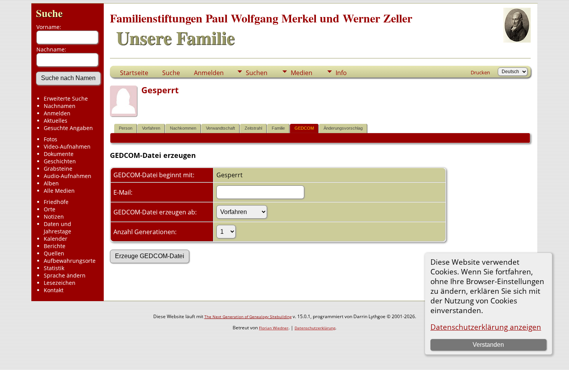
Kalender (55, 238)
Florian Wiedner (273, 328)
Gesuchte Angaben (68, 128)
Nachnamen (59, 106)
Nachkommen (183, 128)
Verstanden (488, 344)
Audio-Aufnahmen (67, 176)
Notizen (54, 216)
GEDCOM (304, 128)
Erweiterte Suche (66, 98)
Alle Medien (59, 190)
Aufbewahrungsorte (70, 260)
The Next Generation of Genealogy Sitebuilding (247, 316)
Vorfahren (151, 128)
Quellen (54, 253)
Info (341, 73)
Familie (278, 128)
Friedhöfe (56, 202)
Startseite (134, 73)
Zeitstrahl (253, 128)
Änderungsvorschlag (343, 128)
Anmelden (57, 113)
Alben (51, 183)
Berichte (54, 246)
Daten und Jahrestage (57, 227)
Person (125, 128)
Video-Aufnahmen (67, 146)
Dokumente (59, 154)
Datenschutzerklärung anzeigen (485, 327)
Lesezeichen (59, 282)
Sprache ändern (65, 275)
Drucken (480, 72)
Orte (49, 209)
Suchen (256, 73)
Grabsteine (58, 168)
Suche (49, 13)
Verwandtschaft (220, 128)
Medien (301, 73)
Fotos (50, 139)
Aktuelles (55, 120)
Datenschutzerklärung (315, 328)
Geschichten (60, 161)
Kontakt (53, 290)
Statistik (54, 268)
